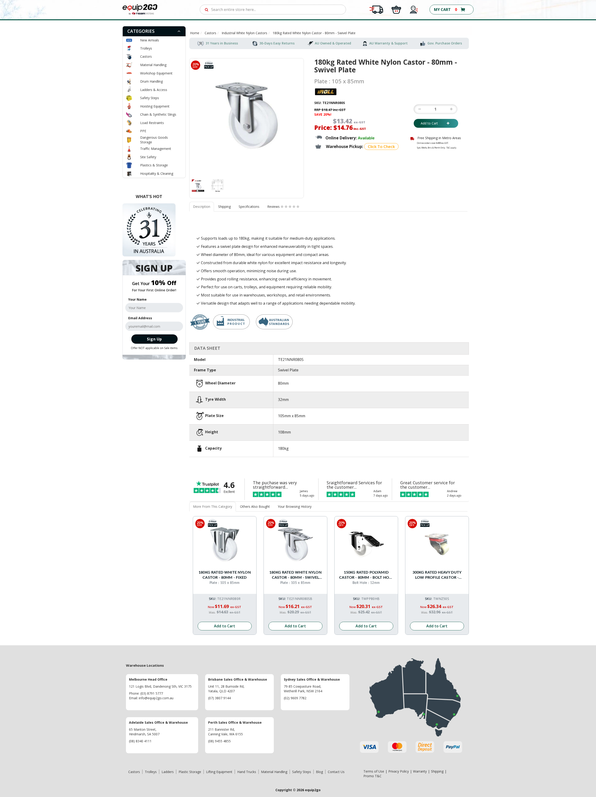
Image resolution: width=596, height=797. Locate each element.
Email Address (140, 318)
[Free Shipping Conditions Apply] (376, 9)
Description (201, 206)
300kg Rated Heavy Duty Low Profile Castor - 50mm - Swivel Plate (437, 575)
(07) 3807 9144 (219, 698)
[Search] (207, 9)
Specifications (249, 206)
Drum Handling (151, 81)
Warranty (420, 771)
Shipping (224, 206)
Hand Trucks (246, 772)
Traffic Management (155, 148)
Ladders (168, 772)
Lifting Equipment (219, 772)
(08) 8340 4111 (140, 741)
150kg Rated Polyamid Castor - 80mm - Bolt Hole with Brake (366, 575)
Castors (146, 56)
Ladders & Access (153, 89)
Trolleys (146, 48)
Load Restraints (152, 123)
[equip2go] (139, 9)
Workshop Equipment (156, 73)
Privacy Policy (398, 771)
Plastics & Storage (154, 165)
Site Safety (148, 157)
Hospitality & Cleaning (156, 173)
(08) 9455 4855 (219, 741)
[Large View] (198, 185)
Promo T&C (372, 776)
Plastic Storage (190, 772)
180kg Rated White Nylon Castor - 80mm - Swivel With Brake (295, 575)
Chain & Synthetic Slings (158, 114)
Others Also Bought (255, 506)
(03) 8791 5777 (151, 693)
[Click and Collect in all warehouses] (396, 9)
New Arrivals (149, 40)
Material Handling (153, 65)
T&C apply (451, 147)
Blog (319, 772)
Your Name (137, 299)
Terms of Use (373, 771)
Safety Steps (149, 98)
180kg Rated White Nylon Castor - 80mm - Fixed (225, 575)
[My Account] (414, 9)
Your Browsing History (295, 506)
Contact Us (336, 772)
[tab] (154, 31)
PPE (143, 131)
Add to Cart (432, 123)
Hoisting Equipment (154, 106)
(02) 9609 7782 (295, 698)
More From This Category (212, 506)
